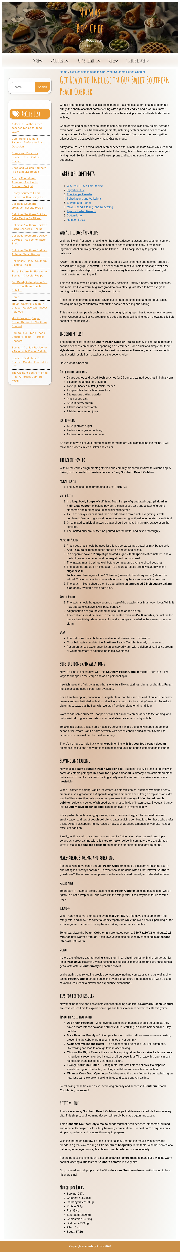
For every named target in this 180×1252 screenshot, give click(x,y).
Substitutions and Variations (84, 198)
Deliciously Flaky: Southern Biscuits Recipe (29, 262)
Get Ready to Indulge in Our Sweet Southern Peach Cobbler (29, 286)
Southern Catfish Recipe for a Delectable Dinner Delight (29, 349)
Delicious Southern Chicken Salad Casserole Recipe (29, 227)
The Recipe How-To (79, 194)
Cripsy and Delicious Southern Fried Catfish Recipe (26, 157)
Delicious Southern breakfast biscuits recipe (27, 205)
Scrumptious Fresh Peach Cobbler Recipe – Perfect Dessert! (28, 336)
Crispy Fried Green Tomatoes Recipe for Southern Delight (25, 182)
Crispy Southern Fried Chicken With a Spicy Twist (29, 195)
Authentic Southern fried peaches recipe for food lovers (27, 127)
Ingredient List (75, 190)
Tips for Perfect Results (81, 211)
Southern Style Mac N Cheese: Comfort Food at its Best (30, 362)
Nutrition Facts (76, 219)
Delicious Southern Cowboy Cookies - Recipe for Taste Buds (29, 239)
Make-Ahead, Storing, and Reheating (90, 207)
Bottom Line (74, 215)
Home (15, 296)
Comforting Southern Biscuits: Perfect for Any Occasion (27, 142)
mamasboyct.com (93, 1246)
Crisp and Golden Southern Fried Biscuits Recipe (29, 169)
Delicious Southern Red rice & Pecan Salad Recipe (29, 252)
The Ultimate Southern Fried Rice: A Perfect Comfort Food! (30, 376)
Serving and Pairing (79, 202)
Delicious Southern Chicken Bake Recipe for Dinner (29, 216)
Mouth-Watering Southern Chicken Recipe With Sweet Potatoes (29, 307)
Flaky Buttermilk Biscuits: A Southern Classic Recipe (29, 273)
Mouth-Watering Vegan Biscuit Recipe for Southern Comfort (29, 322)
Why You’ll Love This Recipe (85, 185)
